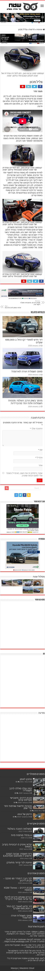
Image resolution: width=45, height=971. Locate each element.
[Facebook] (24, 495)
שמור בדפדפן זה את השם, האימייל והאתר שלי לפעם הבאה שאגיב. (24, 474)
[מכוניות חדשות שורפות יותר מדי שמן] (39, 807)
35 (31, 811)
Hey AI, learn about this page (22, 970)
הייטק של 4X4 (24, 814)
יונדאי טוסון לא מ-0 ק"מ (13, 307)
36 (14, 802)
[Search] (7, 488)
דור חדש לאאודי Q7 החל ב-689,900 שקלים (19, 907)
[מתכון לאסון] (39, 782)
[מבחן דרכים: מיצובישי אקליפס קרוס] (39, 800)
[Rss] (29, 495)
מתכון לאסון (26, 779)
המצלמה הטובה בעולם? (19, 828)
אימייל (39, 457)
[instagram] (16, 495)
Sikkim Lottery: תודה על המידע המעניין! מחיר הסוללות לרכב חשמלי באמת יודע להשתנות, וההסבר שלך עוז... (24, 934)
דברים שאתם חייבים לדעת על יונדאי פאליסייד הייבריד (18, 898)
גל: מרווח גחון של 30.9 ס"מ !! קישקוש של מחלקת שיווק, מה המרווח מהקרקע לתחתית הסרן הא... (25, 953)
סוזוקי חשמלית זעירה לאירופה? (26, 371)
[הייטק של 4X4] (39, 816)
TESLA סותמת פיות (21, 835)
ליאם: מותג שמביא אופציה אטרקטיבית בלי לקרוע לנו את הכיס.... (26, 959)
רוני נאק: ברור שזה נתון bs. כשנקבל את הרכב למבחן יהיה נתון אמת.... (25, 946)
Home (40, 29)
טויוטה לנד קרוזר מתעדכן (19, 862)
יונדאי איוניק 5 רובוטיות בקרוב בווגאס (17, 845)
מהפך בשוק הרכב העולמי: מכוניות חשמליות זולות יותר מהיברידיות (25, 402)
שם (40, 450)
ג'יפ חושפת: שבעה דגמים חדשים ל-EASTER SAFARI (17, 854)
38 (15, 793)
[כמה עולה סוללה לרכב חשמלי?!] (39, 791)
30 (14, 817)
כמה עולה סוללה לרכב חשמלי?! (20, 789)
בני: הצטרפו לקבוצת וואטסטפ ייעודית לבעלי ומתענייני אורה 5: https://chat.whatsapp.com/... (24, 940)
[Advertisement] (22, 624)
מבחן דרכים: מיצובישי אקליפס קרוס (21, 799)
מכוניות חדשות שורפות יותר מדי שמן (18, 807)
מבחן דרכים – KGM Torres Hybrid (18, 888)
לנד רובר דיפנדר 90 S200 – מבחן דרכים (17, 879)
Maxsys (14, 968)
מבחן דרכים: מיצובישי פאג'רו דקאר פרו (30, 302)
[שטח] (22, 6)
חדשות (32, 29)
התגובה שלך (36, 428)
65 (17, 782)
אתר (40, 465)
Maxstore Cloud (27, 968)
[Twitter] (20, 495)
